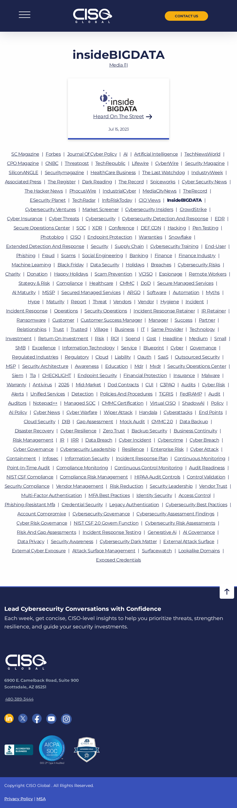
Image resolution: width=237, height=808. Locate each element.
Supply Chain (129, 246)
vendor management (79, 486)
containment (21, 458)
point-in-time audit (28, 467)
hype (34, 301)
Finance (163, 255)
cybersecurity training (174, 246)
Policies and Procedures (126, 394)
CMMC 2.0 (162, 421)
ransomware (31, 320)
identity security (154, 495)
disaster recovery (34, 431)
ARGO (133, 292)
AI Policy (18, 412)
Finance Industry (197, 255)
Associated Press (23, 181)
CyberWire (167, 163)
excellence (44, 348)
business (124, 329)
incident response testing (112, 532)
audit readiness (207, 467)
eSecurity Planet (48, 200)
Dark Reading (97, 181)
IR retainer (213, 311)
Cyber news (47, 412)
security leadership (171, 486)
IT (143, 329)
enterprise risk (167, 449)
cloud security (39, 421)
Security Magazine (205, 163)
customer (63, 320)
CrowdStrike (193, 209)
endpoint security (97, 375)
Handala (148, 412)
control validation (206, 477)
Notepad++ (45, 403)
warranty (16, 384)
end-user (215, 246)
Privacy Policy (18, 798)
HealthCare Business (113, 172)
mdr (138, 366)
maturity (55, 301)
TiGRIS (166, 394)
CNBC (51, 163)
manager (158, 320)
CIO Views (150, 200)
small (220, 338)
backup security (149, 431)
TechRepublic (110, 163)
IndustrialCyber (119, 191)
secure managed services (185, 283)
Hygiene (169, 301)
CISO (75, 237)
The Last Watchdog (163, 172)
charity (13, 274)
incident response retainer (164, 311)
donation (37, 274)
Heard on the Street (118, 116)
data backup (193, 421)
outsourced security (197, 357)
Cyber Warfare (81, 412)
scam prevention (113, 274)
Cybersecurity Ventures (50, 209)
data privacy (30, 541)
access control (195, 495)
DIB (66, 421)
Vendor (146, 301)
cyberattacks (178, 412)
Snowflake (180, 237)
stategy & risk (34, 283)
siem (17, 375)
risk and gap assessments (46, 532)
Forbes (53, 154)
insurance (184, 375)
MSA (41, 798)
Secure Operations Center (42, 228)
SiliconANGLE (23, 172)
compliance (69, 283)
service (129, 348)
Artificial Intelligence (156, 154)
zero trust (114, 431)
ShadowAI (193, 403)
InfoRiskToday (117, 200)
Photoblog (52, 237)
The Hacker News (44, 191)
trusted (79, 329)
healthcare (101, 283)
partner (207, 320)
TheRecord (195, 191)
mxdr (155, 366)
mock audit (132, 421)
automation (186, 292)
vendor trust (213, 486)
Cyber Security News (204, 181)
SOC (81, 228)
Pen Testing (205, 228)
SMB (20, 348)
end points (211, 412)
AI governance (199, 532)
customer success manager (111, 320)
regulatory (77, 357)
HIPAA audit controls (157, 477)
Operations (66, 311)
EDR (220, 218)
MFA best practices (109, 495)
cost (151, 338)
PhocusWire (82, 191)
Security (99, 246)
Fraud (48, 255)
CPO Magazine (23, 163)
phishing (26, 255)
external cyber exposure (39, 550)
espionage (170, 274)
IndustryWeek (207, 172)
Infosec (50, 458)
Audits (188, 384)
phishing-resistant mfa (30, 504)
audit (214, 394)
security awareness (72, 541)
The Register (61, 181)
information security (87, 458)
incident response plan (142, 458)
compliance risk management (94, 477)
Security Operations (105, 311)
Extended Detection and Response (45, 246)
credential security (82, 504)
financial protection (145, 375)
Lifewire (140, 163)
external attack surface (188, 541)
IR (62, 440)
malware (210, 375)
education (116, 366)
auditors (17, 403)
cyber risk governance (41, 523)
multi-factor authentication (51, 495)
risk (99, 338)
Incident (195, 301)
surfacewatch (157, 550)
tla (33, 375)
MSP (11, 366)
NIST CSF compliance (29, 477)
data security (104, 265)
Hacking (177, 228)
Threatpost (77, 163)
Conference (121, 228)
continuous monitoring (199, 458)
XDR (97, 228)
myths (213, 292)
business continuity (195, 431)
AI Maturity (24, 292)
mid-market (88, 384)
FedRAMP (191, 394)
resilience (133, 449)
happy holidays (71, 274)
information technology (88, 348)
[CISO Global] (92, 15)
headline (172, 338)
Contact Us (186, 16)
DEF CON (151, 228)
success (183, 320)
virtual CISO (163, 403)
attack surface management (104, 550)
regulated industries (35, 357)
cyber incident (135, 440)
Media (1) (118, 65)
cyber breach (204, 440)
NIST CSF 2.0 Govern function (106, 523)
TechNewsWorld (202, 154)
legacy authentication (134, 504)
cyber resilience (78, 431)
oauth (144, 357)
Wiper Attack (118, 412)
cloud (101, 357)
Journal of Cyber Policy (92, 154)
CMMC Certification (122, 403)
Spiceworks (162, 181)
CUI (149, 384)
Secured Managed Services (91, 292)
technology (202, 329)
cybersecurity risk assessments (180, 523)
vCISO (146, 274)
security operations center (196, 366)
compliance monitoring (82, 467)
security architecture (45, 366)
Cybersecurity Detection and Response (165, 218)
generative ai (162, 532)
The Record (131, 181)
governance (203, 348)
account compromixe (41, 514)
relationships (32, 329)
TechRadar (84, 200)
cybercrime (170, 440)
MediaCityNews (159, 191)
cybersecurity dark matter (128, 541)
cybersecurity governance (101, 514)
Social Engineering (102, 255)
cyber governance (33, 449)
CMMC (127, 283)
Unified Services (47, 394)
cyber (177, 348)
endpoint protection (109, 237)
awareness (87, 366)
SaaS (163, 357)
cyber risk (213, 384)
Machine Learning (31, 265)
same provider (167, 329)
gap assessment (95, 421)
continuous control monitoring (148, 467)
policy (217, 403)
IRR (75, 440)
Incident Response (27, 311)
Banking (138, 255)
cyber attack (204, 449)
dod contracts (123, 384)
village (101, 329)
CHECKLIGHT (56, 375)
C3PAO (167, 384)
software (156, 292)
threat (100, 301)
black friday (71, 265)
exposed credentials (118, 560)
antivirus (42, 384)
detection (82, 394)
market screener (100, 209)
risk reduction (126, 486)
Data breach (98, 440)
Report (78, 301)
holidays (135, 265)
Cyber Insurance (24, 218)
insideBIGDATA (184, 200)
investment (18, 338)
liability (123, 357)
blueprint (153, 348)
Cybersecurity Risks (199, 265)
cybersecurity (101, 218)
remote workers (207, 274)
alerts (17, 394)
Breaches (161, 265)
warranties (150, 237)
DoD (146, 283)
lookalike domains (199, 550)
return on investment (63, 338)
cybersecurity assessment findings (175, 514)
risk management (33, 440)
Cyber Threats (64, 218)
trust (58, 329)
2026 (63, 384)
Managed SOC (79, 403)
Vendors (122, 301)
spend (132, 338)
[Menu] (24, 16)
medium (198, 338)
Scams (68, 255)
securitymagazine (64, 172)
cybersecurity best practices (196, 504)
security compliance (27, 486)
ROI (115, 338)
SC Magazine (25, 154)
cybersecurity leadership (87, 449)
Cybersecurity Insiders (149, 209)
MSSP (48, 292)
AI (125, 154)
